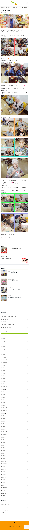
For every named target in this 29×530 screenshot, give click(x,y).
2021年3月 (3, 480)
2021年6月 (3, 477)
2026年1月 (3, 354)
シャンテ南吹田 (5, 504)
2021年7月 (3, 474)
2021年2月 (3, 482)
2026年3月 (4, 349)
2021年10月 (4, 466)
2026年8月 (4, 336)
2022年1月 (3, 458)
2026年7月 (4, 338)
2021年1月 (3, 485)
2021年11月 (4, 464)
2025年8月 (4, 368)
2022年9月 (4, 437)
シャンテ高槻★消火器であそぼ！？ (15, 289)
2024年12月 (4, 386)
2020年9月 (4, 495)
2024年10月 (4, 389)
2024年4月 (4, 402)
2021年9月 (3, 469)
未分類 (2, 512)
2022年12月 (4, 432)
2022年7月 (4, 442)
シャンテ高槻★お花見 (13, 280)
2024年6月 (4, 400)
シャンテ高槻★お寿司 (6, 327)
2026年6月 (4, 341)
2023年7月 (4, 421)
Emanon (17, 528)
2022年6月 (4, 445)
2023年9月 (4, 416)
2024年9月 (4, 392)
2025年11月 (4, 360)
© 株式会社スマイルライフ (14, 526)
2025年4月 (4, 376)
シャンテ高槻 (4, 510)
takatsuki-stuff (11, 12)
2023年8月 (4, 418)
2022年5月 (4, 448)
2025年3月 (4, 378)
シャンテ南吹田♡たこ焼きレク (8, 324)
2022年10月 (4, 434)
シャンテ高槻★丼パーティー (8, 319)
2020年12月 (4, 487)
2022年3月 (4, 453)
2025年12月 (4, 357)
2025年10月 (4, 362)
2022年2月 (4, 456)
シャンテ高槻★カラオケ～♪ (14, 272)
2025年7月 (4, 370)
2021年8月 (3, 472)
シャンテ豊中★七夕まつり (7, 321)
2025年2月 (4, 381)
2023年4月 (4, 424)
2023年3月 (4, 426)
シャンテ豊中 (4, 507)
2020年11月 (4, 490)
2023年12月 (4, 408)
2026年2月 (4, 352)
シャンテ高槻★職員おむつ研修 (15, 297)
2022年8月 (4, 440)
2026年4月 (4, 346)
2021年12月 (4, 461)
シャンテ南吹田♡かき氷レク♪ (8, 316)
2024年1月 (3, 405)
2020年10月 (4, 493)
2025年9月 (4, 365)
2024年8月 (4, 394)
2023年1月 (3, 429)
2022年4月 (4, 450)
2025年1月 (3, 384)
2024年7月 (4, 397)
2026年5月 (4, 344)
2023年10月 (4, 413)
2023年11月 (4, 410)
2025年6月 (4, 373)
